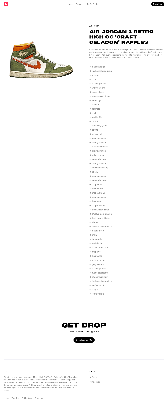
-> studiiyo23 (95, 117)
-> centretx (94, 121)
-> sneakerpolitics (97, 83)
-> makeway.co (96, 230)
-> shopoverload (97, 193)
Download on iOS (84, 340)
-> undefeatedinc (97, 87)
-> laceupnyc (95, 100)
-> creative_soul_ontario (100, 214)
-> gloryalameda (96, 264)
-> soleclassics (96, 75)
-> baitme (93, 129)
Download (157, 4)
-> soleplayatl (95, 134)
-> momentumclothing (99, 96)
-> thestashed (95, 201)
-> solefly (93, 172)
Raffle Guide (92, 4)
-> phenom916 (96, 188)
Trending (80, 4)
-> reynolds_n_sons (98, 125)
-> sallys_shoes (96, 155)
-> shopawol (95, 251)
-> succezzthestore (98, 247)
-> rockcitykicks (96, 92)
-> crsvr (92, 79)
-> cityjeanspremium (98, 277)
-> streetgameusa (97, 138)
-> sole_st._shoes (97, 260)
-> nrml (92, 113)
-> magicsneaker (97, 66)
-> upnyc (93, 289)
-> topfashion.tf (96, 285)
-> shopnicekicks (97, 205)
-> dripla (93, 235)
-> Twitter (93, 377)
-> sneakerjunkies (97, 268)
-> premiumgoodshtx (99, 209)
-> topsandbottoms (98, 159)
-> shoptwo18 (95, 184)
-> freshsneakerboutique (100, 71)
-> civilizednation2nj (98, 167)
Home (70, 4)
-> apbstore (94, 104)
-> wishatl (93, 222)
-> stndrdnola (95, 243)
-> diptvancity (95, 239)
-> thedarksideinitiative (99, 218)
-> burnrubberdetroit (98, 146)
